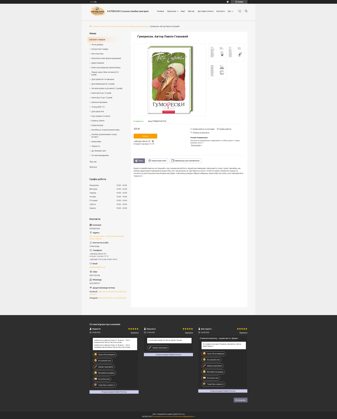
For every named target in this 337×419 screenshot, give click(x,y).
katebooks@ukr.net (97, 267)
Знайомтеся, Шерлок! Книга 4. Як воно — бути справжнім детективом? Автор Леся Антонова (112, 346)
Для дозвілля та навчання (102, 79)
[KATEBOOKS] (97, 11)
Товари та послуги (101, 26)
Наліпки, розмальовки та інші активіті (104, 135)
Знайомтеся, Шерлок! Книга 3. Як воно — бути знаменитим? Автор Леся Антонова (112, 341)
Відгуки (93, 167)
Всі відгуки (240, 400)
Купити (145, 136)
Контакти (221, 11)
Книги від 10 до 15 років (101, 98)
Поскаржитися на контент (163, 416)
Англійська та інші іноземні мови (105, 130)
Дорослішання (97, 63)
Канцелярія (96, 141)
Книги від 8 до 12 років (101, 93)
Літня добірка (97, 45)
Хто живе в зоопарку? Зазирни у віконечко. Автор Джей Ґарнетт (222, 345)
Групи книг (171, 11)
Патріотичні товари (99, 49)
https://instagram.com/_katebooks (112, 298)
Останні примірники (100, 155)
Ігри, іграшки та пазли (100, 116)
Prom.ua (181, 414)
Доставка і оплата (205, 11)
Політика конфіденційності (184, 416)
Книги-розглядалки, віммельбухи (105, 67)
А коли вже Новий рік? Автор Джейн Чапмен (165, 340)
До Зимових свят (98, 151)
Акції (183, 11)
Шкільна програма (119, 26)
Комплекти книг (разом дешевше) (106, 58)
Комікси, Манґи (97, 121)
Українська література (138, 26)
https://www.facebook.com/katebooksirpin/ (108, 293)
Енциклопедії (97, 125)
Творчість (95, 146)
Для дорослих (97, 111)
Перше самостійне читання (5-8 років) (104, 73)
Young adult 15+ (98, 107)
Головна (160, 11)
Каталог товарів (97, 39)
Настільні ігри (97, 54)
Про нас (191, 11)
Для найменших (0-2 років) (102, 84)
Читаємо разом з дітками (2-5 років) (106, 88)
